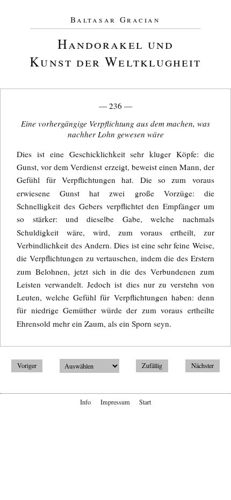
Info (85, 402)
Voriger (27, 366)
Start (145, 402)
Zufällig (152, 366)
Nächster (202, 366)
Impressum (115, 402)
